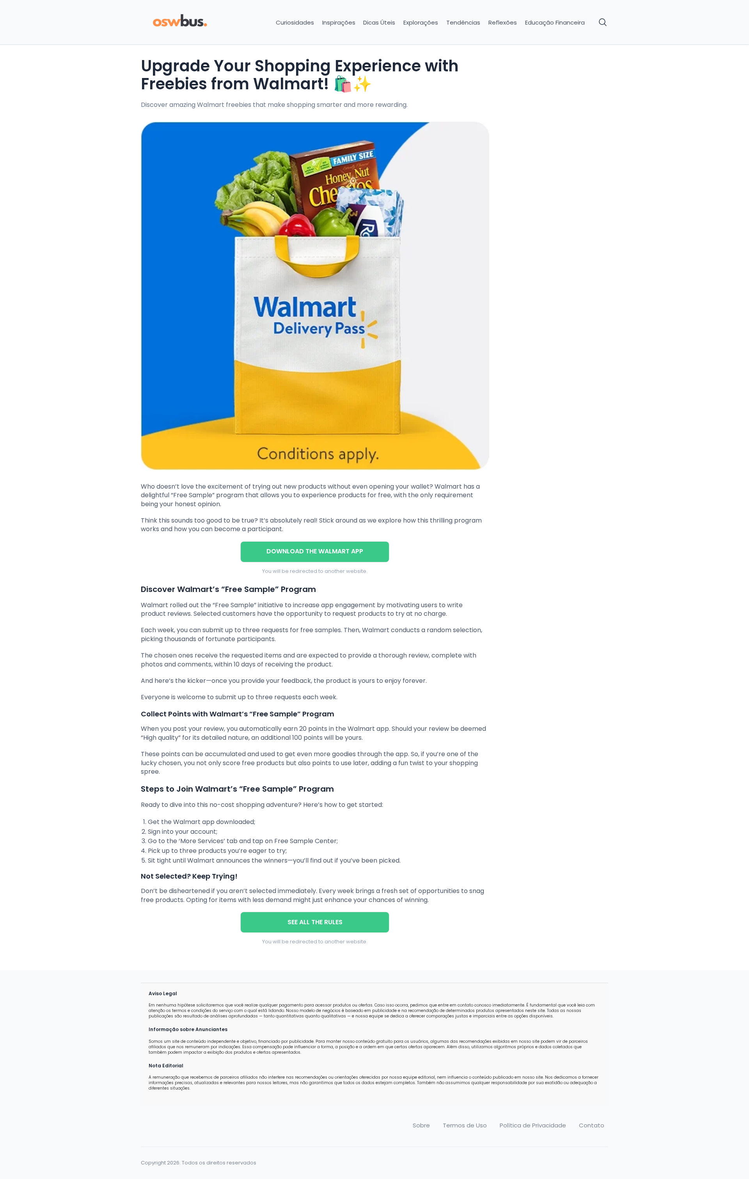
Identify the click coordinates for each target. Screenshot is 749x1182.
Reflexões (502, 23)
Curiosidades (295, 23)
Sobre (421, 1125)
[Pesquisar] (603, 23)
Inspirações (338, 23)
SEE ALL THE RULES (315, 922)
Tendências (463, 23)
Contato (591, 1125)
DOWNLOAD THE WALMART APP (314, 551)
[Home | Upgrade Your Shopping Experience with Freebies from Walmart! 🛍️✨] (196, 22)
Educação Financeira (555, 23)
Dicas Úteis (379, 23)
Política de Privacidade (533, 1125)
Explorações (420, 23)
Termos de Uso (465, 1125)
